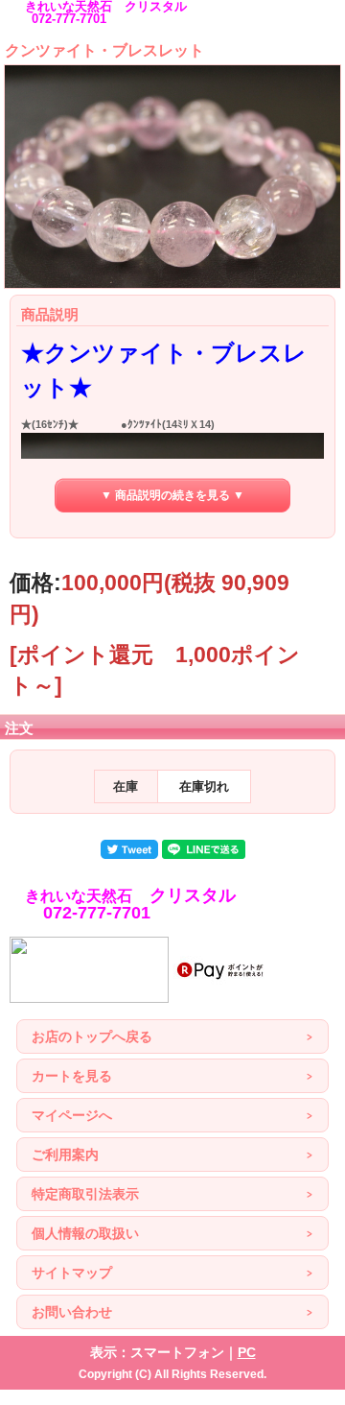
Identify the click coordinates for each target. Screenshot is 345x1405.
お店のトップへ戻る (92, 1036)
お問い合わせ (72, 1312)
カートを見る (72, 1076)
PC (247, 1352)
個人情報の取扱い (85, 1233)
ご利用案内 (65, 1154)
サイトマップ (72, 1272)
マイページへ (72, 1115)
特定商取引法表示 (85, 1194)
